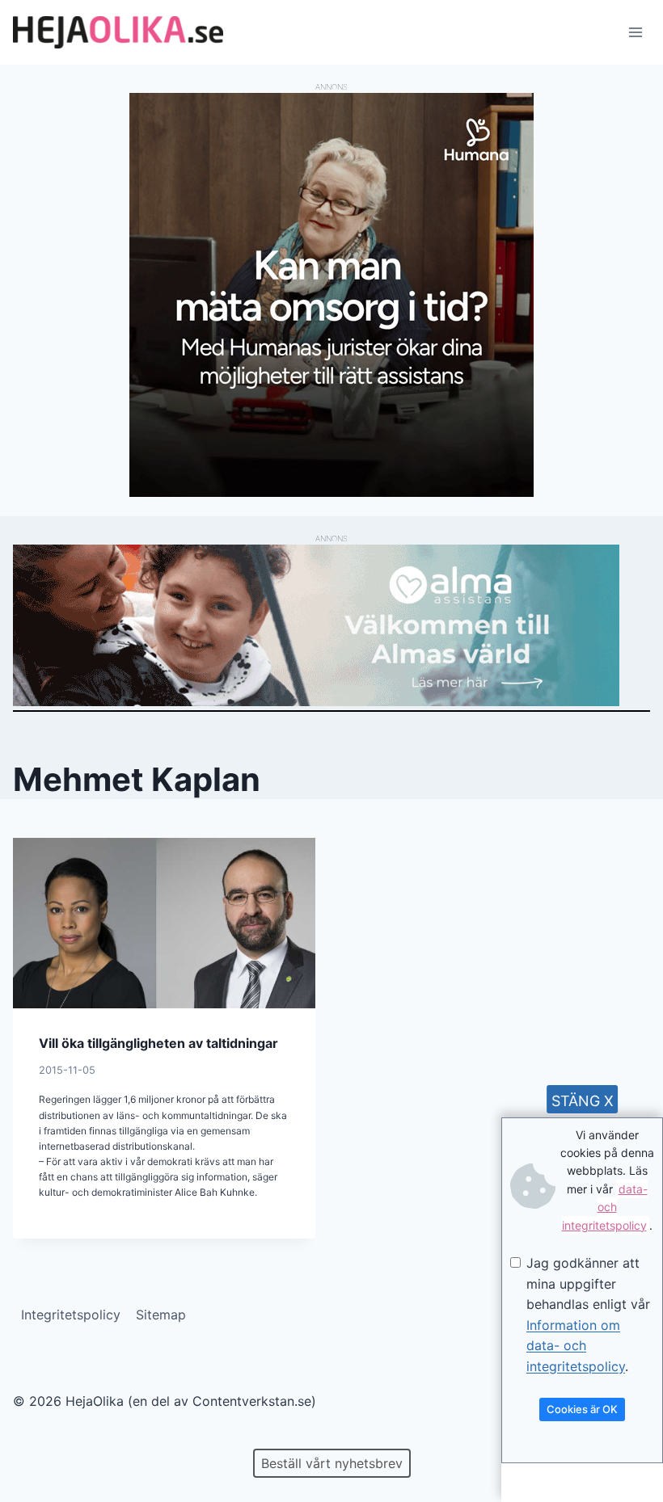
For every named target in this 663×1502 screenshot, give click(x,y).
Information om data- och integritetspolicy (575, 1345)
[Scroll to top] (40, 1438)
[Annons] (331, 492)
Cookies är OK (582, 1409)
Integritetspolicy (70, 1314)
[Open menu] (635, 31)
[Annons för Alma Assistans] (331, 625)
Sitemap (161, 1314)
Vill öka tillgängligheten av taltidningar (158, 1043)
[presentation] (164, 923)
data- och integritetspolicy (605, 1207)
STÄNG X (582, 1100)
